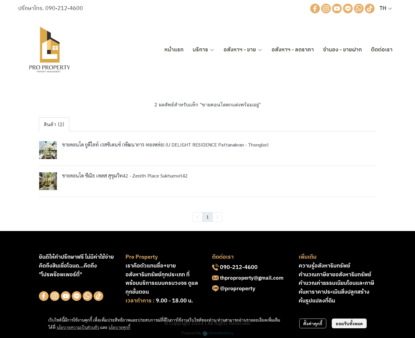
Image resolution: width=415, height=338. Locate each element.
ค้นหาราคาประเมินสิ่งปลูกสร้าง (334, 292)
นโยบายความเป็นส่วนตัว (78, 327)
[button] (385, 8)
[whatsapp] (359, 8)
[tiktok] (370, 8)
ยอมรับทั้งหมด (349, 323)
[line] (348, 8)
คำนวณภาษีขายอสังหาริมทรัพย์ (335, 274)
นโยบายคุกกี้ (119, 327)
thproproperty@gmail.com (251, 278)
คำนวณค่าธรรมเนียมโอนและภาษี (336, 283)
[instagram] (326, 8)
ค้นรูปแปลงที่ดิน (317, 300)
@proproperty (237, 288)
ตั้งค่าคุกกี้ (312, 323)
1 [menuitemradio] (207, 216)
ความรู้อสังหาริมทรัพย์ (324, 266)
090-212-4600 (64, 8)
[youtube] (337, 8)
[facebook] (315, 8)
